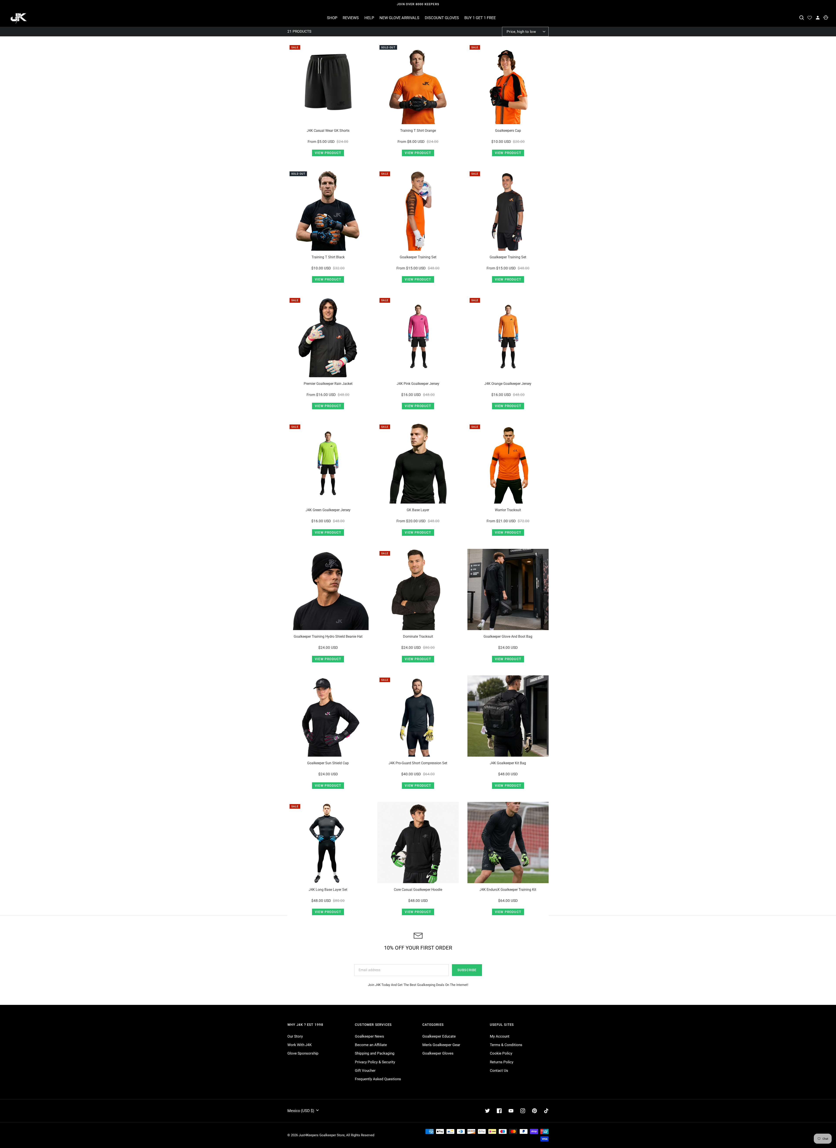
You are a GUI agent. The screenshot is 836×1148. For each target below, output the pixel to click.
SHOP (332, 17)
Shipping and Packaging (374, 1053)
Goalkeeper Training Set (418, 257)
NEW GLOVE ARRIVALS (399, 17)
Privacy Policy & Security (375, 1062)
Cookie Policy (501, 1053)
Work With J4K (299, 1045)
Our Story (295, 1036)
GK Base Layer (418, 510)
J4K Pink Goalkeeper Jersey (418, 384)
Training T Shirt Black (328, 257)
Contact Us (499, 1070)
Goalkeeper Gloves (437, 1053)
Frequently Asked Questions (378, 1079)
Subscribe (467, 970)
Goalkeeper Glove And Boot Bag (508, 636)
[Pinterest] (534, 1111)
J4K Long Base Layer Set (328, 890)
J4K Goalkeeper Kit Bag (508, 763)
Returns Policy (501, 1062)
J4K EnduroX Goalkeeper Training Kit (508, 890)
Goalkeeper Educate (439, 1036)
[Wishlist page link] (809, 17)
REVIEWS (351, 17)
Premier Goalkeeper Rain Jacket (328, 384)
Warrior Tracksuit (508, 510)
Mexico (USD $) (300, 1110)
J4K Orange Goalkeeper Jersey (507, 384)
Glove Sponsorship (303, 1053)
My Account (499, 1036)
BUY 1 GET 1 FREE (480, 17)
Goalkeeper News (369, 1036)
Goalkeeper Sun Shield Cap (328, 763)
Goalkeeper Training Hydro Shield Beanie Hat (328, 636)
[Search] (801, 17)
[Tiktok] (546, 1111)
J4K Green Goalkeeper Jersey (328, 510)
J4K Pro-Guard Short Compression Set (418, 763)
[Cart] (825, 17)
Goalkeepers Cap (508, 130)
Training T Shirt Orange (418, 130)
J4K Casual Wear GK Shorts (328, 130)
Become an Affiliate (371, 1045)
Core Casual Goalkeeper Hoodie (418, 890)
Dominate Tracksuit (418, 636)
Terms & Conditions (506, 1045)
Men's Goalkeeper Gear (441, 1045)
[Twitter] (487, 1111)
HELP (369, 17)
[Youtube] (511, 1111)
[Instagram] (523, 1111)
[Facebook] (499, 1111)
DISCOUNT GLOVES (442, 17)
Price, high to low (521, 31)
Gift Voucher (365, 1070)
